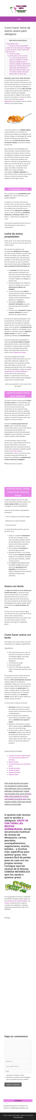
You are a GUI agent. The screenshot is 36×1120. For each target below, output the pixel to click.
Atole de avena (13, 774)
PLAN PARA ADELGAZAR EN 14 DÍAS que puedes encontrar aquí (17, 796)
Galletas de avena (14, 772)
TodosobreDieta (18, 1117)
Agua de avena (13, 762)
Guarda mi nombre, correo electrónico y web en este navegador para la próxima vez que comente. (18, 1077)
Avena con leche (13, 54)
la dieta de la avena (19, 352)
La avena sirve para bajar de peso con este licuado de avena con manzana (20, 758)
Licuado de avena (14, 768)
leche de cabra (16, 451)
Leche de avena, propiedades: (17, 46)
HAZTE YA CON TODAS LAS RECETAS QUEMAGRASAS (16, 825)
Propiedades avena (12, 44)
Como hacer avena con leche (17, 56)
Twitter (6, 903)
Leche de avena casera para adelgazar (18, 48)
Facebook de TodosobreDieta (17, 901)
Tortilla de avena (14, 770)
